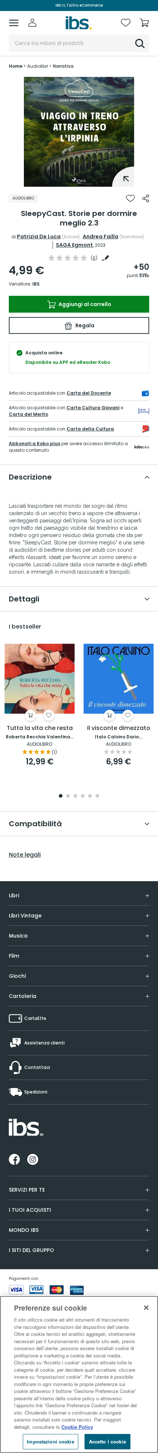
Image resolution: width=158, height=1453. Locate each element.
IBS (36, 284)
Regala (84, 325)
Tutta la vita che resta (40, 728)
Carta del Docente (89, 393)
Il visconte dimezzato (118, 728)
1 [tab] (79, 181)
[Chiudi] (146, 1308)
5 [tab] (90, 796)
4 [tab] (82, 796)
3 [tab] (75, 796)
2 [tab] (68, 796)
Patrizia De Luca (39, 236)
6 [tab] (97, 796)
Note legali (25, 855)
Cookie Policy (77, 1426)
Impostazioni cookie (50, 1441)
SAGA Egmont (74, 245)
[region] (79, 1374)
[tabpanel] (79, 132)
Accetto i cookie (107, 1441)
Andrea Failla (100, 236)
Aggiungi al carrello (84, 304)
